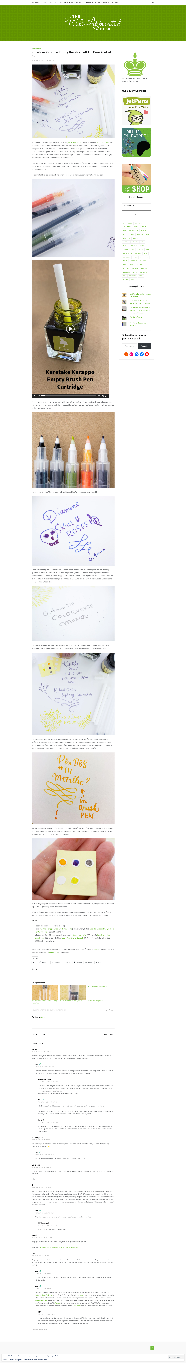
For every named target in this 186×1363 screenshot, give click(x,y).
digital (143, 230)
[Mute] (103, 396)
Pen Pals (106, 2)
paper (141, 257)
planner (140, 264)
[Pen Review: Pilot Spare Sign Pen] (73, 992)
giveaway (126, 242)
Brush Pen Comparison (95, 1001)
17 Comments (49, 60)
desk (124, 230)
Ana (43, 1017)
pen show (143, 260)
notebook (126, 257)
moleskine (138, 253)
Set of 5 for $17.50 (75, 143)
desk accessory (133, 230)
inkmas (125, 245)
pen (147, 257)
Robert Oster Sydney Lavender (72, 938)
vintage (125, 279)
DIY (124, 234)
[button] (70, 329)
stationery (143, 272)
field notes (126, 238)
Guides (114, 2)
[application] (70, 329)
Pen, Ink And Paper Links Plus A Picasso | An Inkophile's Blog (59, 1247)
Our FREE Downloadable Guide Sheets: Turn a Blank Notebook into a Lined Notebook (140, 310)
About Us (35, 2)
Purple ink (126, 272)
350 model (77, 1306)
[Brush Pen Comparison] (101, 992)
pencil (125, 260)
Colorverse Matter (79, 935)
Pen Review (37, 48)
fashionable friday (143, 234)
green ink (135, 242)
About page (53, 952)
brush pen (36, 1010)
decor (144, 226)
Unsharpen (80, 1295)
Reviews (79, 2)
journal (126, 249)
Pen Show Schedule (93, 2)
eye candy (131, 234)
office (135, 257)
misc (147, 249)
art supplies (139, 223)
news (145, 253)
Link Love (53, 2)
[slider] (68, 395)
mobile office (127, 253)
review (135, 272)
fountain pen (137, 238)
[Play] (34, 396)
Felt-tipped (45, 1010)
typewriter (132, 276)
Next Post (109, 1034)
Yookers (58, 1303)
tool (124, 276)
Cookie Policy (43, 1360)
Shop (44, 2)
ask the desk (127, 226)
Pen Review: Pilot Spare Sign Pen (71, 1001)
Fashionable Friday (66, 2)
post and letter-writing (139, 268)
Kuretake (53, 1010)
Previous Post (39, 1034)
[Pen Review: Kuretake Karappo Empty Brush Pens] (45, 992)
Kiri (33, 1253)
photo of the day (128, 264)
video (141, 276)
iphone (142, 245)
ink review (134, 245)
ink (142, 242)
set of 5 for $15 (103, 143)
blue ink (136, 226)
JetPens (97, 949)
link (133, 249)
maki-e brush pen (41, 1300)
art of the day (127, 223)
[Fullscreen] (106, 396)
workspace (134, 279)
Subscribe (144, 346)
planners (126, 268)
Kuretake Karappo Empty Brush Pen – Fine (56, 929)
